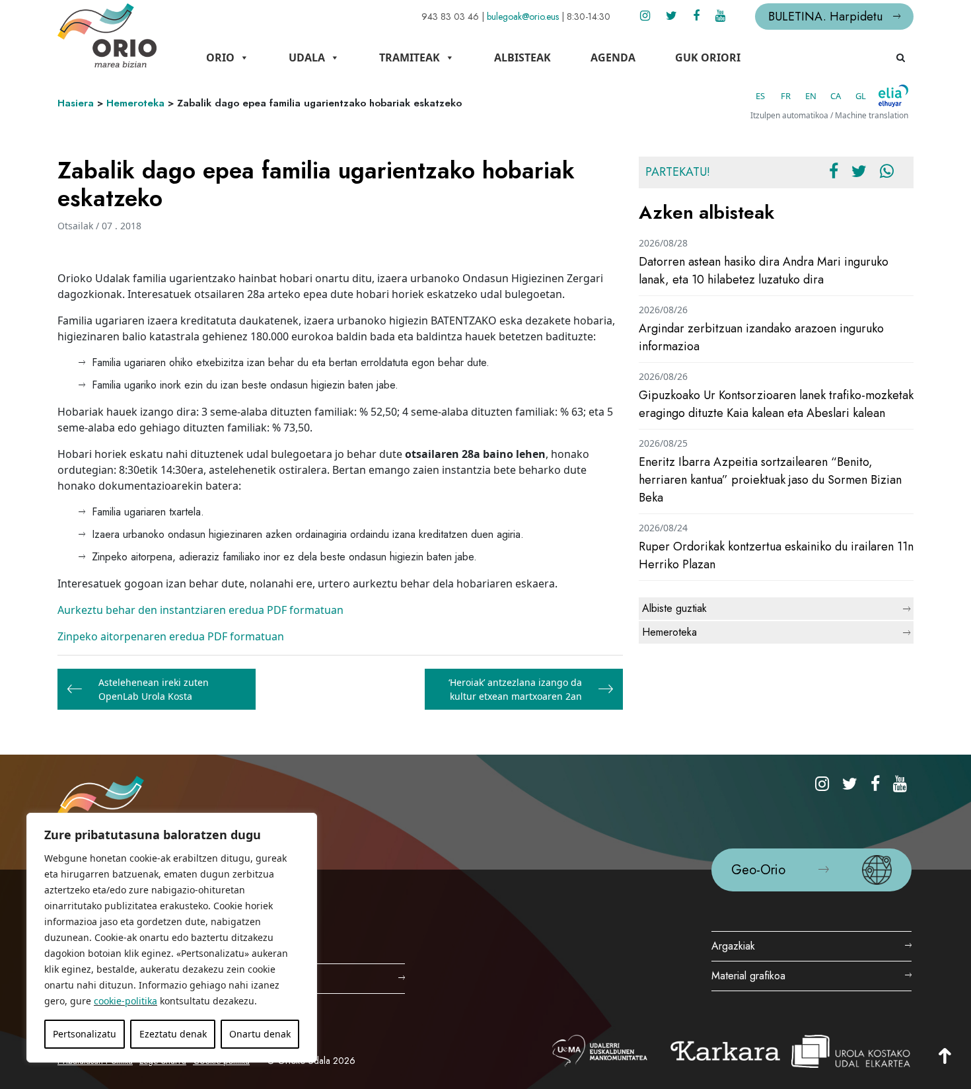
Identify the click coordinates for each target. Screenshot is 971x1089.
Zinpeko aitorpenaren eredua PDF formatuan (170, 636)
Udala (307, 57)
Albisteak (522, 57)
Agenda (613, 57)
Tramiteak (409, 57)
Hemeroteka (135, 103)
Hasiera (75, 103)
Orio (220, 57)
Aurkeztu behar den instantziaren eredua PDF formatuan (200, 610)
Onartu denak (260, 1034)
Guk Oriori (707, 57)
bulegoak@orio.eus (523, 16)
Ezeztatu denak (173, 1034)
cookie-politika (125, 1001)
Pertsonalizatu (84, 1034)
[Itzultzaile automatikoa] (893, 95)
